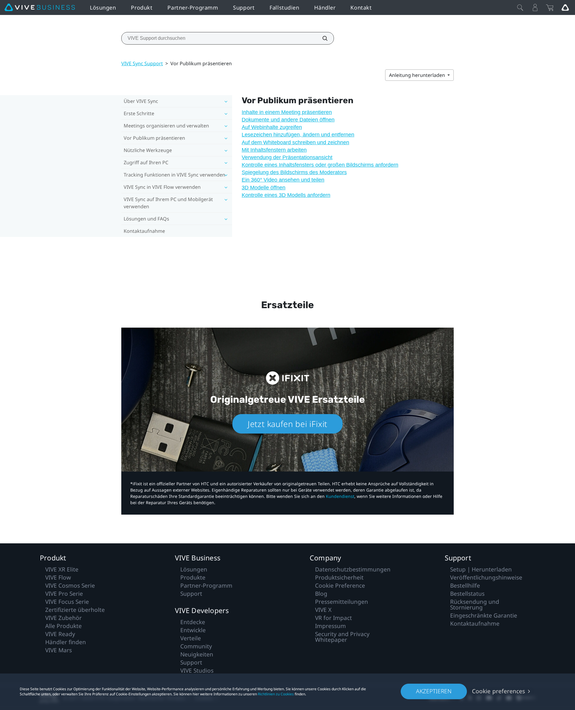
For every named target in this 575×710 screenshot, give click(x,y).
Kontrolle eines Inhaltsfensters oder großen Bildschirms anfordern (320, 165)
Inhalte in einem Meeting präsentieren (287, 112)
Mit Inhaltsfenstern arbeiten (274, 150)
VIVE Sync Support (142, 63)
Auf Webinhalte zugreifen (272, 127)
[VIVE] (39, 7)
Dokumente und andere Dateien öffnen (288, 120)
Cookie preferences (498, 691)
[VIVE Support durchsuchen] (322, 38)
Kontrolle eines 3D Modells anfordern (286, 195)
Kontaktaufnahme (144, 231)
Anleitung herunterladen (417, 75)
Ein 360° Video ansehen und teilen (283, 180)
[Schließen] (520, 7)
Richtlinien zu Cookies (276, 694)
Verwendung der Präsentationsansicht (287, 157)
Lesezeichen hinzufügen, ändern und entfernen (298, 135)
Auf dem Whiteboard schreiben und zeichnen (295, 142)
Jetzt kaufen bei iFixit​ (287, 423)
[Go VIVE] (565, 7)
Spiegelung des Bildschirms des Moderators (294, 172)
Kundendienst (340, 496)
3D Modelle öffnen (263, 188)
